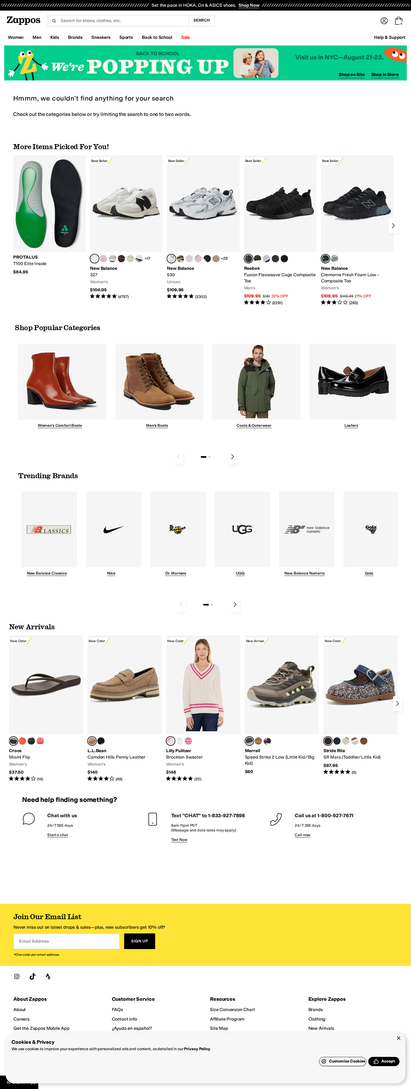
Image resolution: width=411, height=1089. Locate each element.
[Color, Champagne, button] (345, 741)
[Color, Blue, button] (275, 258)
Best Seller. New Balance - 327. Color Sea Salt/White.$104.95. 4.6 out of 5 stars (126, 227)
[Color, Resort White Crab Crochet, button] (179, 741)
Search (201, 20)
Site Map (219, 1028)
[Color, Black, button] (31, 741)
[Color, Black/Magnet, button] (207, 258)
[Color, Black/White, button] (284, 258)
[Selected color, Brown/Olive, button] (249, 741)
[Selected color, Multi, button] (327, 741)
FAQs (117, 1009)
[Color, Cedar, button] (363, 741)
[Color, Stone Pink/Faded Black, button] (198, 258)
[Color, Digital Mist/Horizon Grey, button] (139, 258)
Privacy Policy (197, 1049)
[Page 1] (203, 457)
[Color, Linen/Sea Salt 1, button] (112, 258)
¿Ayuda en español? (132, 1028)
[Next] (393, 225)
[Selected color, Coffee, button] (13, 741)
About (19, 1009)
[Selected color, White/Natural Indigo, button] (171, 258)
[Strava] (48, 976)
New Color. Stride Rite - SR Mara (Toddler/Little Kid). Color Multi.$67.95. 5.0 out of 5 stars (360, 705)
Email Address (34, 941)
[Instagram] (17, 976)
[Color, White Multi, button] (267, 741)
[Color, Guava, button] (40, 741)
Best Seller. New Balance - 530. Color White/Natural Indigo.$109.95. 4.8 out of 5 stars (203, 227)
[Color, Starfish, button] (22, 741)
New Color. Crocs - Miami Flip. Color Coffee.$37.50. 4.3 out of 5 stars (46, 708)
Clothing (317, 1019)
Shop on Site (352, 74)
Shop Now (248, 5)
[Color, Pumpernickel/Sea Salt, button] (121, 258)
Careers (21, 1019)
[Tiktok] (32, 976)
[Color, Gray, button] (266, 258)
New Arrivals (321, 1028)
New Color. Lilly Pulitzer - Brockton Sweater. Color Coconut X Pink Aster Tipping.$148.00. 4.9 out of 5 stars (203, 708)
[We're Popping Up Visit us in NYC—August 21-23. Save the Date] (205, 63)
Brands (315, 1009)
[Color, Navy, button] (336, 741)
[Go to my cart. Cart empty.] (398, 20)
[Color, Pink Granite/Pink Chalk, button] (103, 258)
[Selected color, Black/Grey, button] (248, 258)
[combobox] (118, 20)
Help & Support (389, 37)
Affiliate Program (227, 1019)
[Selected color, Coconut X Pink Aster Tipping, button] (170, 741)
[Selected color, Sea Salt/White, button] (94, 258)
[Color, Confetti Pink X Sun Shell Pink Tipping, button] (188, 741)
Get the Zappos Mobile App (41, 1028)
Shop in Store (385, 74)
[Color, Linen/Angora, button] (130, 258)
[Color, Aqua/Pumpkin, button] (334, 258)
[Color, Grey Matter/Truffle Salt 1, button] (189, 258)
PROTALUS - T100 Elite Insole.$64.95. (49, 215)
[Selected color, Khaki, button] (92, 741)
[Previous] (178, 456)
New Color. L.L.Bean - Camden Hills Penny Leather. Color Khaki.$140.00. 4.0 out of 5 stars (125, 708)
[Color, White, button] (354, 741)
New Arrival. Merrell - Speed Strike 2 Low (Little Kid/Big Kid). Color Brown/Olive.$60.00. (282, 705)
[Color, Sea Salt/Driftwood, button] (216, 258)
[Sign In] (384, 20)
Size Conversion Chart (232, 1009)
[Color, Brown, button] (257, 258)
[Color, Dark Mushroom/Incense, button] (180, 258)
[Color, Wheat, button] (258, 741)
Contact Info (124, 1019)
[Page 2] (209, 457)
